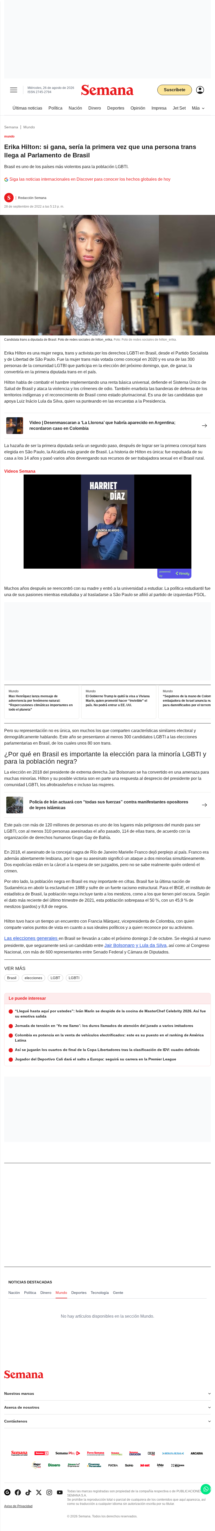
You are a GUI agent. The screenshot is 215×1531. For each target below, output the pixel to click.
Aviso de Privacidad (24, 1506)
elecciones (33, 978)
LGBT (55, 978)
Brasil (11, 978)
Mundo (29, 127)
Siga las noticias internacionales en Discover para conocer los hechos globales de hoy (89, 179)
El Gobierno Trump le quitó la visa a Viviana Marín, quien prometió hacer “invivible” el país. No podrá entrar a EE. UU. (118, 701)
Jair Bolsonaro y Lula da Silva (135, 945)
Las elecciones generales (31, 938)
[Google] (7, 1492)
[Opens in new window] (18, 1492)
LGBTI (74, 978)
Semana (11, 127)
